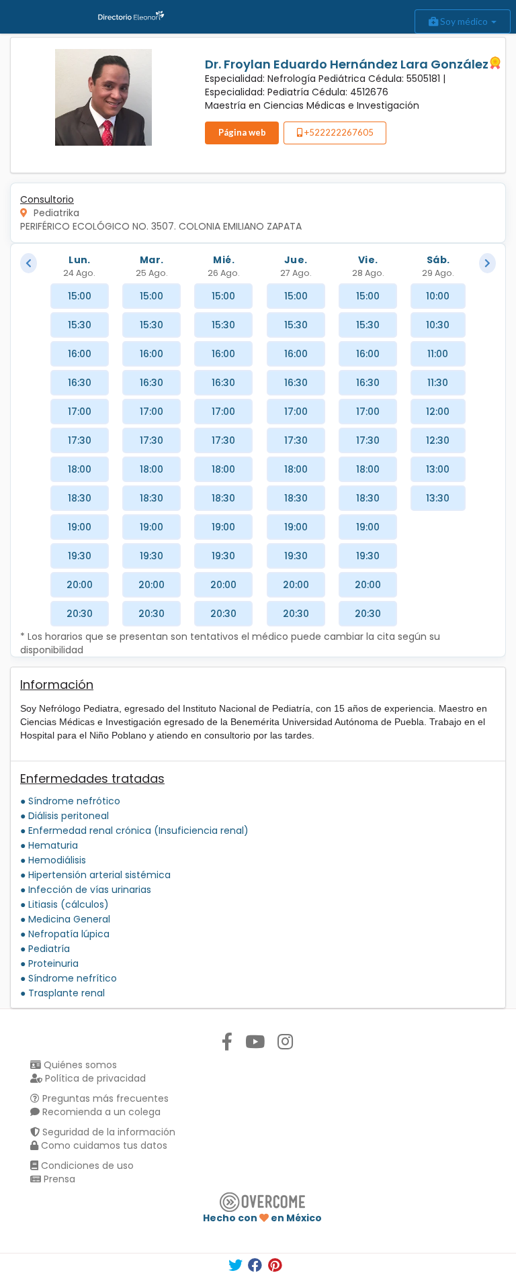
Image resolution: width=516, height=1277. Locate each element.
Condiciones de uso (86, 1165)
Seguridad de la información (107, 1132)
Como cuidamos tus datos (102, 1145)
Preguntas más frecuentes (104, 1098)
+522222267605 (338, 132)
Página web (242, 132)
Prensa (58, 1179)
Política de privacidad (94, 1078)
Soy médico (464, 21)
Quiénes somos (79, 1065)
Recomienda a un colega (100, 1112)
